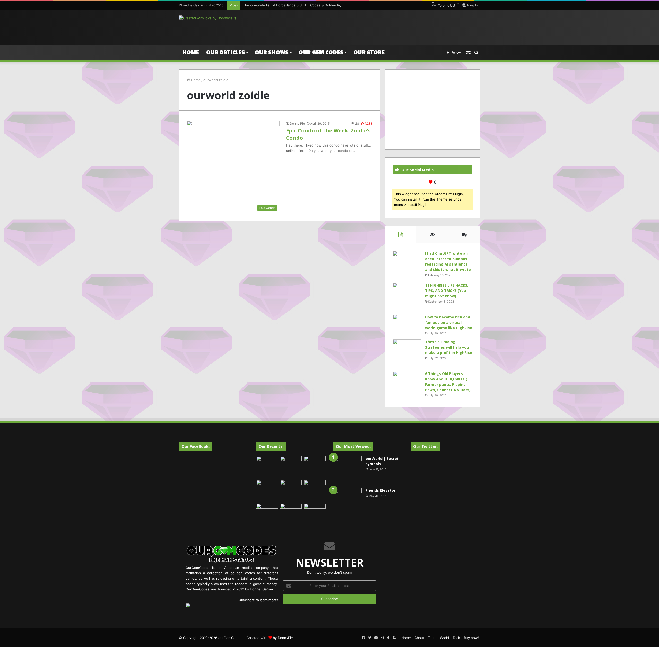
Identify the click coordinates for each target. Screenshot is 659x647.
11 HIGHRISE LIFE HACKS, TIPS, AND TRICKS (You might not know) (446, 290)
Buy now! (471, 638)
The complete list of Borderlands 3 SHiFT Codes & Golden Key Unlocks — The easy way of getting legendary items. (336, 5)
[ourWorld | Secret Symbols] (347, 470)
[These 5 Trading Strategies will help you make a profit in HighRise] (407, 353)
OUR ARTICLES (225, 52)
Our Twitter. (425, 446)
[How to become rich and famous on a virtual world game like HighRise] (407, 324)
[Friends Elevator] (347, 502)
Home (191, 52)
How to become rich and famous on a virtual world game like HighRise (448, 322)
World (444, 638)
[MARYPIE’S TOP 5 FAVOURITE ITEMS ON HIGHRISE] (315, 514)
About (419, 638)
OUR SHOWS (272, 52)
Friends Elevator (380, 490)
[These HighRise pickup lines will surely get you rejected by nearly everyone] (267, 510)
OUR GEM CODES (321, 52)
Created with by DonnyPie (270, 638)
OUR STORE (369, 52)
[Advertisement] (381, 26)
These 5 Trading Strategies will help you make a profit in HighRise (448, 347)
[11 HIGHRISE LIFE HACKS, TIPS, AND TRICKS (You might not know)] (407, 297)
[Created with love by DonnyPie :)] (207, 18)
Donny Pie (297, 123)
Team (432, 638)
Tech (456, 638)
